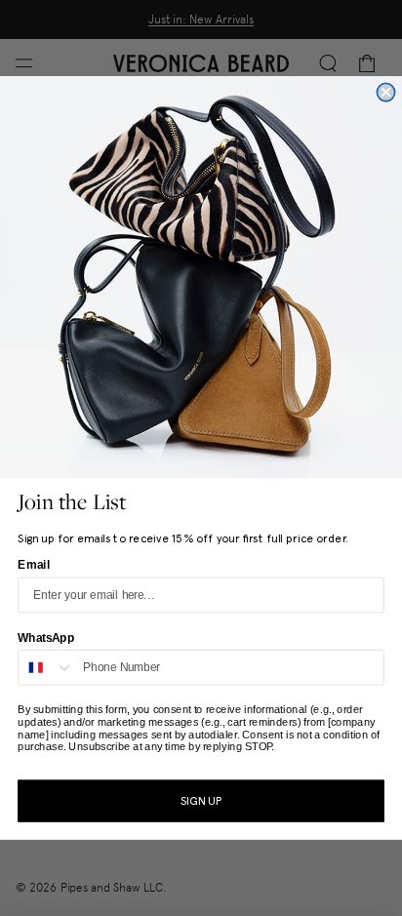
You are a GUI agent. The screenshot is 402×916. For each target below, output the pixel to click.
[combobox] (46, 668)
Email (34, 565)
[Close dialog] (385, 92)
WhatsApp (46, 637)
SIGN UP (201, 801)
